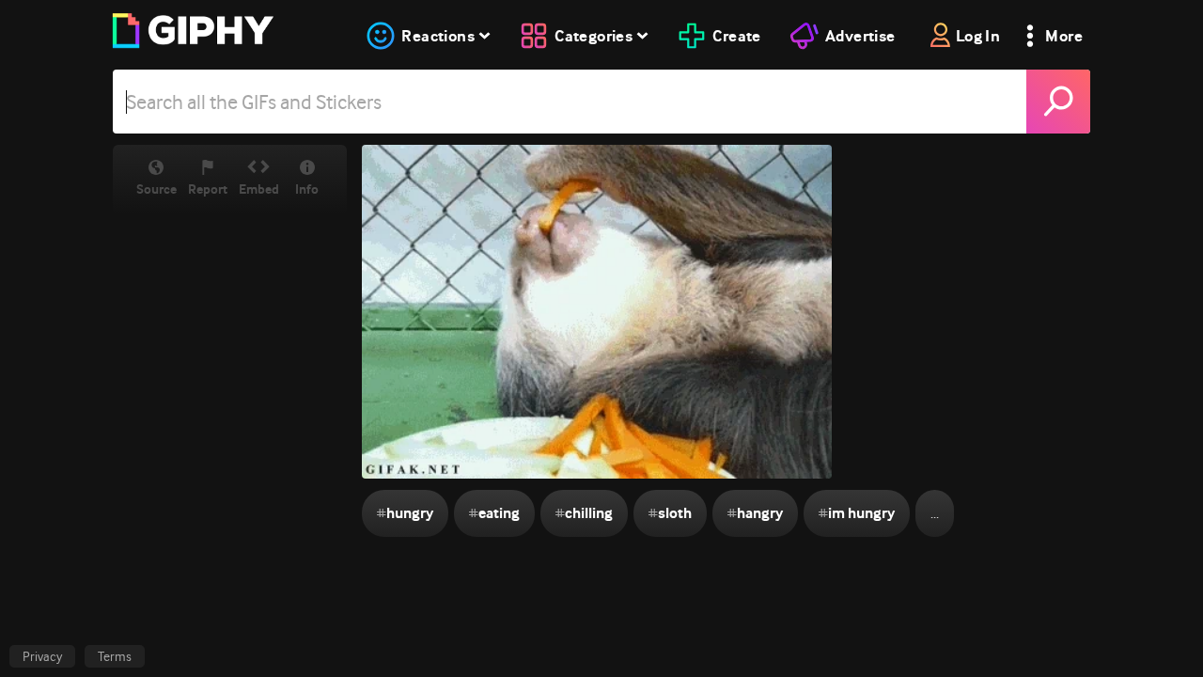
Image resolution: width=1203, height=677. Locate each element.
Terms (115, 656)
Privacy (42, 656)
